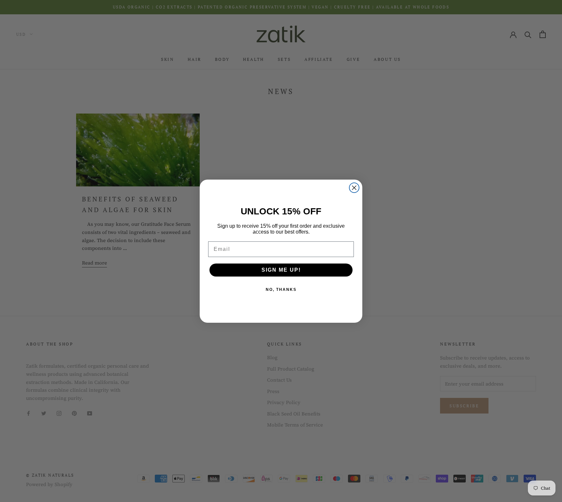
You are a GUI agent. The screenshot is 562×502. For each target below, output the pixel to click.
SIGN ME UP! (281, 270)
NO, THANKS (281, 289)
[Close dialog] (354, 188)
